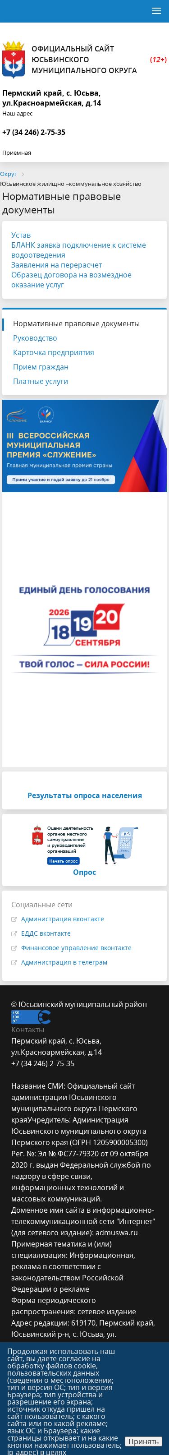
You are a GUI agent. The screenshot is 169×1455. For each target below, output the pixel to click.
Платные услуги (40, 381)
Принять (143, 1441)
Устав (21, 235)
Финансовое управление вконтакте (76, 947)
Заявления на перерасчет (56, 265)
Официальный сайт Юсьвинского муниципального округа (99, 59)
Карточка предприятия (53, 352)
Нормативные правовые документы (76, 323)
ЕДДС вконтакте (46, 933)
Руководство (35, 338)
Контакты (27, 1030)
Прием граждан (41, 367)
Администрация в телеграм (64, 962)
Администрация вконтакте (62, 919)
